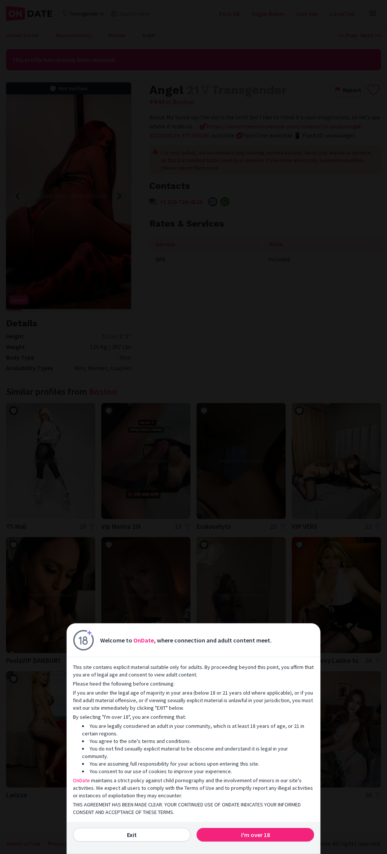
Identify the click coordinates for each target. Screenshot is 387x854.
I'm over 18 (255, 835)
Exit (132, 835)
